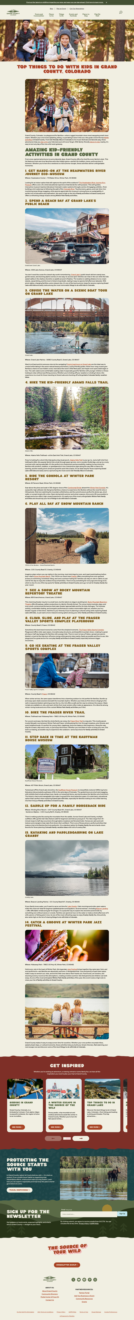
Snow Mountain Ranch (42, 576)
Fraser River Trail (76, 721)
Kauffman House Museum (68, 790)
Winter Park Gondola (97, 487)
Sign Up (122, 1213)
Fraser (44, 694)
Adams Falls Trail (76, 460)
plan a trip (44, 142)
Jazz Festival (72, 969)
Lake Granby (72, 906)
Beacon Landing (102, 908)
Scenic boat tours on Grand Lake (79, 364)
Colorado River (69, 189)
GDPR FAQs (94, 1223)
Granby (74, 576)
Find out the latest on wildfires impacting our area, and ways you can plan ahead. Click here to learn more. (65, 2)
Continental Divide (75, 487)
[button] (64, 1138)
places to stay (95, 142)
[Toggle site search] (120, 12)
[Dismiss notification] (106, 2)
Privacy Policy (84, 1223)
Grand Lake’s (76, 274)
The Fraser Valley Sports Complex (91, 629)
